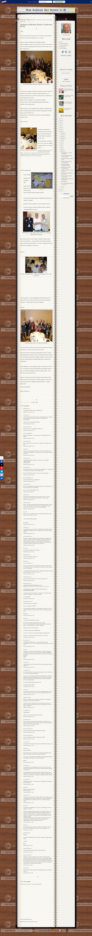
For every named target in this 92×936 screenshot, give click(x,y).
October (62, 136)
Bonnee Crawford (26, 854)
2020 (61, 120)
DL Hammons (25, 554)
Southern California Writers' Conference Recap (67, 159)
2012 (61, 189)
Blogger (68, 197)
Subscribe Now (59, 2)
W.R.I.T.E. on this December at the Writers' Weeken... (66, 176)
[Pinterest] (1, 468)
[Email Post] (36, 402)
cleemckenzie (25, 484)
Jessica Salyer (25, 719)
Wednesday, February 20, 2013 (29, 412)
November (62, 134)
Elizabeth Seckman (26, 601)
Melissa (24, 787)
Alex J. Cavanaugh (26, 433)
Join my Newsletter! (63, 48)
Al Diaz (24, 449)
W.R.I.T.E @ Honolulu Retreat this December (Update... (66, 156)
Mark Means (25, 408)
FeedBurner (68, 81)
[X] (1, 464)
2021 (61, 118)
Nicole (24, 548)
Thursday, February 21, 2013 (28, 745)
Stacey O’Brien (49, 354)
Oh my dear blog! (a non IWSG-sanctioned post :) (68, 102)
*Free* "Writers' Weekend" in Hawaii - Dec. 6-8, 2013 (67, 184)
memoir (34, 93)
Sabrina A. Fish (26, 697)
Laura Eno (25, 662)
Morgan (24, 561)
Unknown (25, 494)
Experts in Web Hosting (71, 930)
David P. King (25, 467)
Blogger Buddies (62, 46)
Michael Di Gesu (26, 583)
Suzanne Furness (26, 426)
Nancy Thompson (26, 536)
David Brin (47, 198)
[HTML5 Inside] (60, 930)
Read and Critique (43, 150)
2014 (61, 129)
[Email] (1, 474)
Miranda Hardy (26, 441)
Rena (24, 511)
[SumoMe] (1, 478)
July (61, 142)
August (62, 140)
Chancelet (25, 765)
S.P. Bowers (25, 415)
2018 (61, 124)
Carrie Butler (25, 779)
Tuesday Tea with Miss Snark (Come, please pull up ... (67, 173)
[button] (33, 2)
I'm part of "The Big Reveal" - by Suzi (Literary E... (67, 170)
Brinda (24, 825)
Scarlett (24, 618)
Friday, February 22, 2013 (28, 829)
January (62, 186)
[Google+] (69, 53)
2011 (61, 190)
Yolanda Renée (26, 710)
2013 (61, 131)
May (62, 145)
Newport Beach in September (41, 368)
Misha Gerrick (26, 832)
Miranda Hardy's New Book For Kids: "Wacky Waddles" (67, 179)
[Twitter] (62, 53)
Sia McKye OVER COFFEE (28, 684)
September (62, 138)
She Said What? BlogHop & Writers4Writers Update (65, 165)
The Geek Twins (26, 462)
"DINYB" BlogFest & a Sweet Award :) (68, 109)
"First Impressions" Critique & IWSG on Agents (68, 96)
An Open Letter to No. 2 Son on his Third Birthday (66, 153)
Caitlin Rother (42, 198)
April (62, 147)
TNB (45, 929)
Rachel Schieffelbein (27, 477)
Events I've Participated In (64, 45)
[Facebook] (1, 461)
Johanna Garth (26, 502)
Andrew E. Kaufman (28, 200)
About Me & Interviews (64, 43)
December (62, 132)
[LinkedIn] (66, 53)
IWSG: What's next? (64, 181)
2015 (61, 127)
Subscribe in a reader (66, 34)
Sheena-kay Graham (27, 728)
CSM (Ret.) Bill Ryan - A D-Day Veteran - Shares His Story (68, 90)
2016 (61, 125)
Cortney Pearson (26, 576)
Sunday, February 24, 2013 (28, 872)
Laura (24, 649)
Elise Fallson (25, 640)
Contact (66, 19)
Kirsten (24, 805)
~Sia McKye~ (25, 670)
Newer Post (22, 919)
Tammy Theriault (26, 848)
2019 (61, 122)
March (62, 149)
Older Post (30, 919)
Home (26, 919)
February (62, 151)
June (62, 143)
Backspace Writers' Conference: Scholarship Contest (66, 168)
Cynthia (24, 689)
